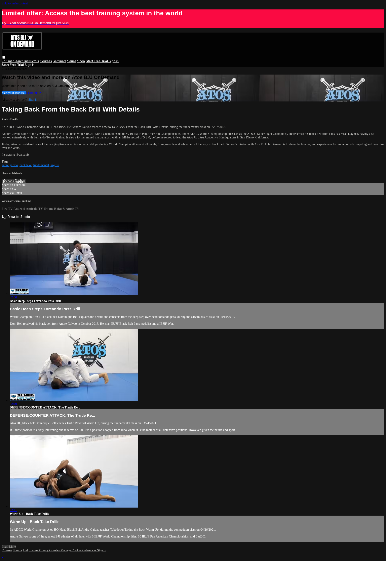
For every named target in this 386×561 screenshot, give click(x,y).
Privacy (44, 550)
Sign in (114, 61)
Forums (7, 61)
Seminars (59, 61)
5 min (5, 119)
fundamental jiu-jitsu (46, 165)
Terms (34, 550)
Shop (81, 61)
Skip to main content (15, 3)
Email (22, 181)
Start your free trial (14, 92)
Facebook (8, 181)
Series (71, 61)
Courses (46, 61)
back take (26, 165)
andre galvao (10, 165)
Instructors (31, 61)
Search (18, 61)
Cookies (55, 550)
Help (26, 550)
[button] (3, 57)
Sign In (30, 65)
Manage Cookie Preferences (79, 550)
